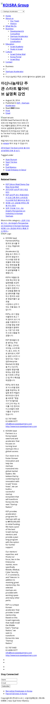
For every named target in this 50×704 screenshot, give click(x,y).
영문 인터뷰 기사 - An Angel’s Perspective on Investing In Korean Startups (15, 212)
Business (9, 28)
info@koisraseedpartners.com (19, 424)
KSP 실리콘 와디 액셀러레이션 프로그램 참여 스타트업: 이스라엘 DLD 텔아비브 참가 (17, 197)
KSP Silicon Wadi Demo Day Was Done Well (17, 185)
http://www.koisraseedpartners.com (21, 426)
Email (8, 113)
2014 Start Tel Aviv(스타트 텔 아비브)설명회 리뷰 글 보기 (15, 149)
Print (8, 110)
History (13, 23)
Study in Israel (16, 49)
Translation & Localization (16, 40)
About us (9, 18)
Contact (9, 62)
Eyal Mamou (11, 167)
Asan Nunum (11, 159)
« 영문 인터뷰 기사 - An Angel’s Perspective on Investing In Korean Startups (15, 223)
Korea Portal (15, 57)
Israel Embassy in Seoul (16, 169)
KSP (7, 164)
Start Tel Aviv (11, 162)
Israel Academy (16, 46)
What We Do (11, 26)
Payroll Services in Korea (16, 693)
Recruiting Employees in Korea (19, 691)
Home (8, 16)
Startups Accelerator (19, 36)
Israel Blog (15, 59)
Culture (9, 51)
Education (10, 44)
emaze (6, 143)
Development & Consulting (17, 32)
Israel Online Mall (17, 54)
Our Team (14, 21)
